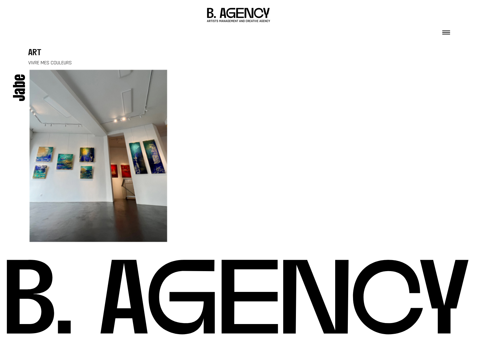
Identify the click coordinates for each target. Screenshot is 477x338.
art (34, 53)
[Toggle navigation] (446, 30)
